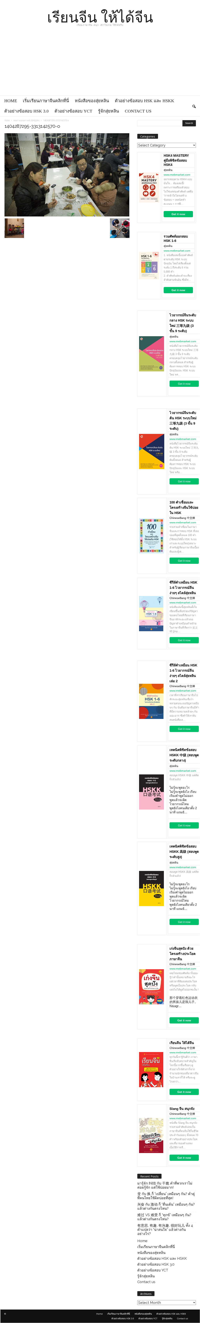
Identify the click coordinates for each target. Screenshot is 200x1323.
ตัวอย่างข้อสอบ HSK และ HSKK (144, 100)
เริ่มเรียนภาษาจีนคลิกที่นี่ (46, 100)
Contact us (138, 111)
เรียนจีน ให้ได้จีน (182, 1043)
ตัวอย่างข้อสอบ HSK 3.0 (26, 111)
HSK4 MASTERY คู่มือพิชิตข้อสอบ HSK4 (176, 160)
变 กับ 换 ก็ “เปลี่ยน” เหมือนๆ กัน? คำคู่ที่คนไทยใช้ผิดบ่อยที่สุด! (166, 1196)
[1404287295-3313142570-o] (66, 174)
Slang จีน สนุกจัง (182, 1109)
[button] (194, 106)
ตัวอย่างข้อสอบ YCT (73, 111)
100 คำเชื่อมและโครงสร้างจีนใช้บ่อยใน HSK (184, 508)
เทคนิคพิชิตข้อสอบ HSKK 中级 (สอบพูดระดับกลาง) (184, 755)
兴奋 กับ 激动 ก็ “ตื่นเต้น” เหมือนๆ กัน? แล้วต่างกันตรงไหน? (166, 1206)
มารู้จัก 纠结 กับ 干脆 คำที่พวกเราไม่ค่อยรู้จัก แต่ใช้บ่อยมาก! (164, 1185)
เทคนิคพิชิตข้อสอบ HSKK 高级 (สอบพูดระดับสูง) (184, 852)
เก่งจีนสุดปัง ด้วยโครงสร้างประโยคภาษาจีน (183, 954)
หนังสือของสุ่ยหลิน (92, 100)
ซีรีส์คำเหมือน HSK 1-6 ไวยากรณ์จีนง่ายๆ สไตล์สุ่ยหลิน (183, 588)
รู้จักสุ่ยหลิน (108, 111)
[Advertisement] (100, 66)
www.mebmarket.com (177, 174)
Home (10, 100)
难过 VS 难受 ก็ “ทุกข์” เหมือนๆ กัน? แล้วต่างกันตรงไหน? (164, 1217)
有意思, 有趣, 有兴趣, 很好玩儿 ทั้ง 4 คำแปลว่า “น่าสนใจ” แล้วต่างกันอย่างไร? (165, 1229)
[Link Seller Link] (149, 187)
